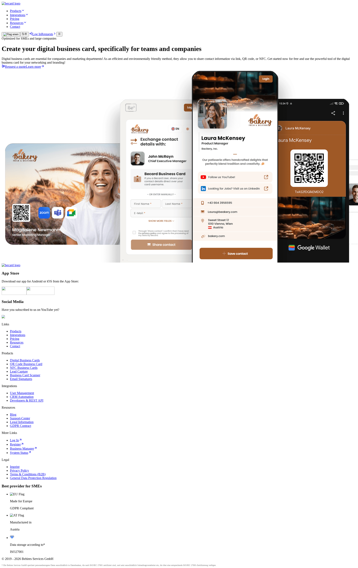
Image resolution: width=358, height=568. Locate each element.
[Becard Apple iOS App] (14, 294)
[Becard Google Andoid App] (40, 294)
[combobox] (11, 34)
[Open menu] (59, 34)
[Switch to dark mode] (24, 34)
